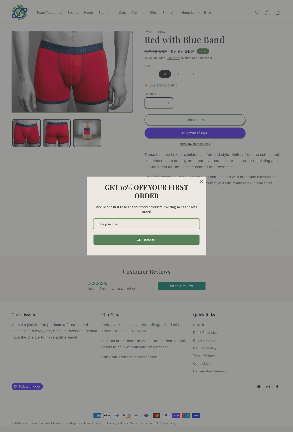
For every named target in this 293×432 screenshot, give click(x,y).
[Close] (201, 181)
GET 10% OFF (146, 240)
